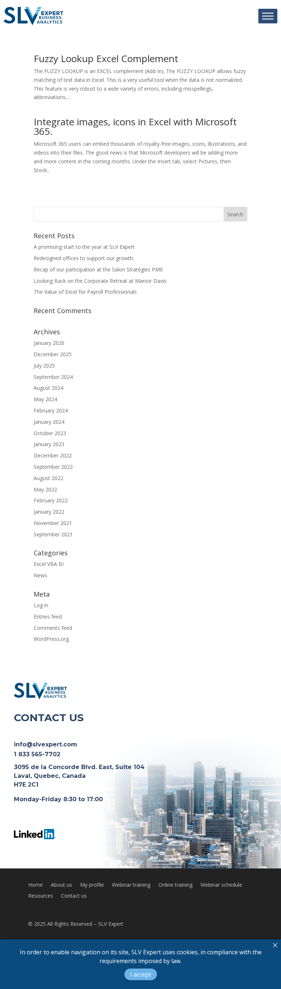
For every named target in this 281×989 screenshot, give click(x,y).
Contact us (74, 896)
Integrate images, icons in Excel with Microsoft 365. (135, 126)
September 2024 (53, 376)
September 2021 (53, 534)
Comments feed (53, 627)
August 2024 (48, 387)
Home (35, 885)
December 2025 (53, 354)
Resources (40, 896)
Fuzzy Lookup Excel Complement (106, 58)
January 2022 (49, 511)
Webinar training (131, 885)
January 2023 (49, 444)
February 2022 (51, 500)
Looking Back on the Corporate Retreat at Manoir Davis (100, 280)
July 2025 (44, 365)
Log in (41, 605)
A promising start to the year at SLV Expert (84, 246)
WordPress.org (51, 638)
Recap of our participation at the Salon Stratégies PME (98, 269)
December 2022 (53, 455)
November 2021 (53, 523)
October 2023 (50, 433)
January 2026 (49, 342)
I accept (140, 974)
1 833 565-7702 (37, 754)
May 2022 (45, 489)
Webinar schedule (221, 885)
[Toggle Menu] (268, 15)
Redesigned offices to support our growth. (84, 258)
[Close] (275, 945)
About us (61, 885)
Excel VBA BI (49, 563)
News (40, 575)
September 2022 (53, 466)
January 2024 (49, 421)
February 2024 (51, 410)
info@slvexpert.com (45, 744)
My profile (92, 885)
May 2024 (45, 399)
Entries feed (48, 616)
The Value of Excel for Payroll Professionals (85, 291)
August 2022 (48, 478)
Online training (175, 885)
